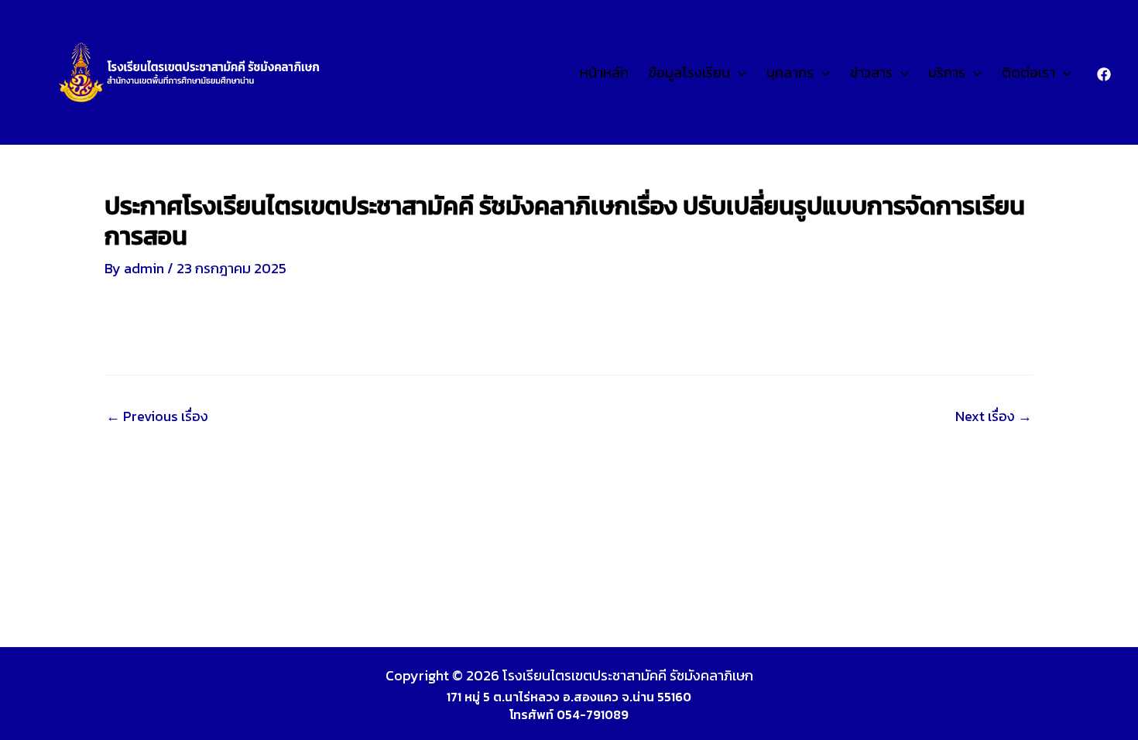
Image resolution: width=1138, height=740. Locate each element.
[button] (738, 72)
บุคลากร (790, 72)
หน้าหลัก (604, 72)
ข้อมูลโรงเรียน (689, 72)
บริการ (946, 72)
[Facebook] (1104, 74)
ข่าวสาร (871, 72)
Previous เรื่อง (157, 416)
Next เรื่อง (993, 416)
